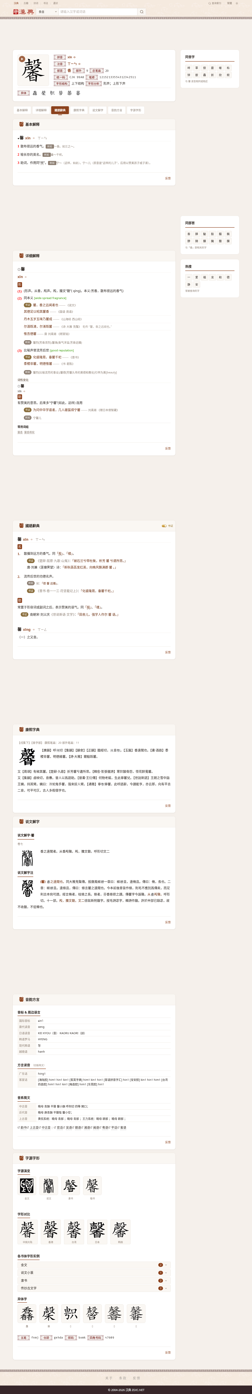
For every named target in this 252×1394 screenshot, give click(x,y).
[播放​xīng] (34, 630)
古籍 (26, 3)
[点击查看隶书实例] (70, 1185)
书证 (170, 526)
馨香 (20, 432)
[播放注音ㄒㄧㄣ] (79, 64)
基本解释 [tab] (22, 110)
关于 (109, 1378)
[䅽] (43, 93)
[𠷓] (52, 93)
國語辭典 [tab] (60, 110)
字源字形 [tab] (135, 110)
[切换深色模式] (236, 3)
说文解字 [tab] (97, 110)
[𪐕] (78, 93)
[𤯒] (69, 93)
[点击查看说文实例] (48, 1185)
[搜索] (141, 11)
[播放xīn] (75, 57)
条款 (123, 1378)
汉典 (16, 3)
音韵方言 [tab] (116, 110)
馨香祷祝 (29, 432)
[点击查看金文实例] (27, 1185)
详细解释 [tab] (41, 110)
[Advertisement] (126, 31)
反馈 (168, 178)
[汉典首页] (23, 12)
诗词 (35, 3)
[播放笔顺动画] (22, 59)
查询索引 (216, 3)
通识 (55, 3)
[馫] (34, 93)
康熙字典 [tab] (78, 110)
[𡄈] (60, 93)
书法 (45, 3)
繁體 (229, 3)
